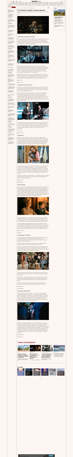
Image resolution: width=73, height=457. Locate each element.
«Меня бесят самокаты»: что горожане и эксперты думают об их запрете (11, 130)
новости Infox (20, 367)
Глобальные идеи (12, 2)
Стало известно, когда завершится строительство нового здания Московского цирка (11, 80)
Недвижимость (36, 2)
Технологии (29, 2)
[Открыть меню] (64, 1)
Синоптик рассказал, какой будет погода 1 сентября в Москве (11, 91)
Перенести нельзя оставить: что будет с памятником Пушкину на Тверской (11, 11)
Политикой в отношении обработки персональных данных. (35, 456)
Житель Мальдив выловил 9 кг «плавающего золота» (11, 84)
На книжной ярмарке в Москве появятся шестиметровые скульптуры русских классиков (11, 16)
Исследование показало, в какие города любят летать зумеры (11, 31)
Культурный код (32, 352)
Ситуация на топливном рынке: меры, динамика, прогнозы (44, 5)
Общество (43, 2)
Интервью (54, 2)
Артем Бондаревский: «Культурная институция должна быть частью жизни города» (11, 138)
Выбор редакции (19, 5)
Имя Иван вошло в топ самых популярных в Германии (11, 111)
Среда (18, 352)
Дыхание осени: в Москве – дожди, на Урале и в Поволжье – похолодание (11, 103)
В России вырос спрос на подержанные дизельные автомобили (11, 60)
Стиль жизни (51, 2)
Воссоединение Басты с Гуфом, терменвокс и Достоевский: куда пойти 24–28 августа (11, 119)
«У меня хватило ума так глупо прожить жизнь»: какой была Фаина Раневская (11, 42)
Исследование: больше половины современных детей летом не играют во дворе (11, 26)
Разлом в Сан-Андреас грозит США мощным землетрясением (11, 143)
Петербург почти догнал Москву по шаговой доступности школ (11, 64)
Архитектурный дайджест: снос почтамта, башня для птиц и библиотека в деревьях (11, 114)
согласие (31, 455)
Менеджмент (47, 2)
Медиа (33, 2)
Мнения (58, 2)
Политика (40, 2)
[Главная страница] (36, 1)
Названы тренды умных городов (11, 95)
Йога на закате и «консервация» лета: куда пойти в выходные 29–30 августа (11, 20)
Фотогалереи (61, 2)
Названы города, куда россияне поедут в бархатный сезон (11, 70)
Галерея (47, 352)
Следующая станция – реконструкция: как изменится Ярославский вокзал (11, 51)
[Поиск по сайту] (60, 1)
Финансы (23, 2)
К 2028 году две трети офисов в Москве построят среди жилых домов (11, 56)
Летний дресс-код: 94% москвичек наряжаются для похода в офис (11, 38)
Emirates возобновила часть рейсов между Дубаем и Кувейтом (11, 100)
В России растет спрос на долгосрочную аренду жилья (11, 107)
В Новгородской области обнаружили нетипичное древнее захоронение (11, 88)
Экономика (19, 2)
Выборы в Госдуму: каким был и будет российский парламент (60, 5)
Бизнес (16, 2)
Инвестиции (26, 2)
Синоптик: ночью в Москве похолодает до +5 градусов (11, 35)
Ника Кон (18, 14)
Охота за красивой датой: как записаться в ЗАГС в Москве (11, 125)
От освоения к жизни (11, 67)
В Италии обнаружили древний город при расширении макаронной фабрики (11, 75)
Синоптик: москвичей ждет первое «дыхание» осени (11, 135)
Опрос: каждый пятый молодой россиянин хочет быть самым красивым (11, 46)
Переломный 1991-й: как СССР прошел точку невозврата (29, 5)
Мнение (57, 352)
